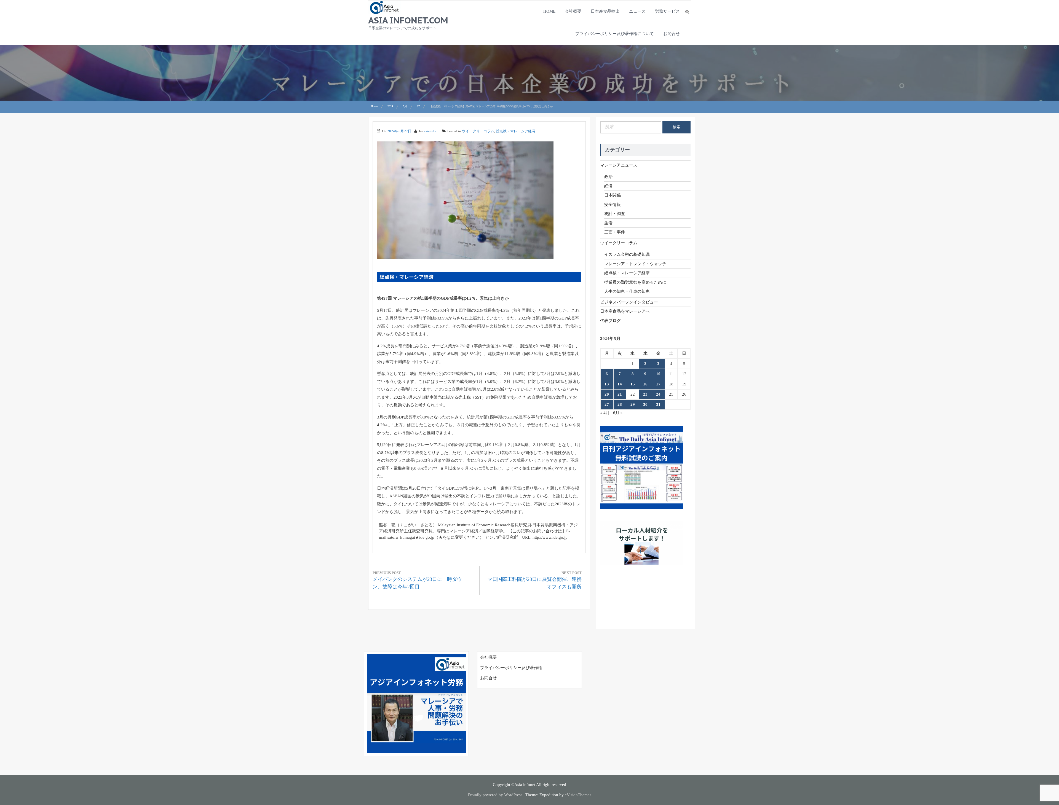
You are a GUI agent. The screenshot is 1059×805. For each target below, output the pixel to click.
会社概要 (573, 11)
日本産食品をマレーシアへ (625, 311)
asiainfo (430, 131)
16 (645, 384)
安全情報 (612, 204)
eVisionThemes (578, 795)
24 (658, 394)
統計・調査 (614, 213)
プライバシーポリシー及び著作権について (614, 33)
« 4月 (605, 412)
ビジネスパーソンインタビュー (629, 302)
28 (619, 404)
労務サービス (667, 11)
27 (607, 404)
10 (658, 374)
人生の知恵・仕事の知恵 (627, 291)
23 (645, 394)
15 (632, 384)
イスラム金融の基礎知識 (627, 254)
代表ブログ (610, 320)
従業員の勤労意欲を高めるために (635, 282)
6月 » (618, 412)
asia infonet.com (408, 20)
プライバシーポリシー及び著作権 (511, 668)
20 (607, 394)
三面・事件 (614, 232)
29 (632, 404)
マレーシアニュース (618, 165)
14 (619, 384)
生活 (608, 223)
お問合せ (671, 33)
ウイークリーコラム (478, 131)
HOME (549, 11)
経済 (608, 186)
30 (645, 404)
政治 (608, 177)
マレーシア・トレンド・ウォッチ (635, 264)
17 (658, 384)
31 (658, 404)
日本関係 (612, 195)
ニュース (637, 11)
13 (607, 384)
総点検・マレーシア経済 (515, 131)
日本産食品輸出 (605, 11)
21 (619, 394)
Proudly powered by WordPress (495, 795)
